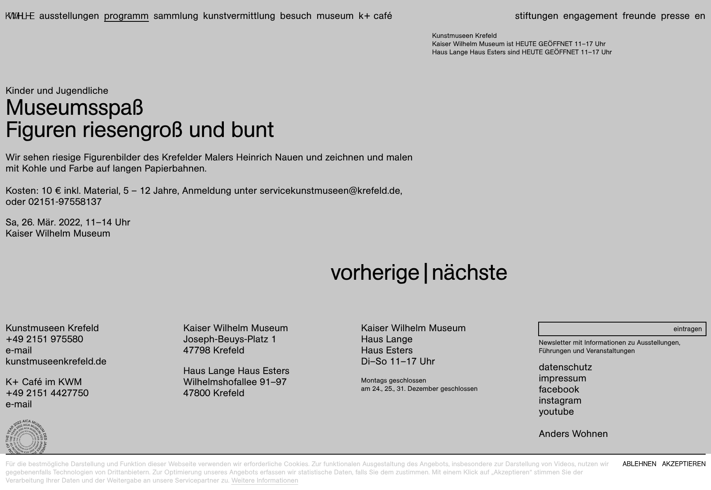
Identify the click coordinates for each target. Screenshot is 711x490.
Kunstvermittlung (239, 15)
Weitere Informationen (264, 480)
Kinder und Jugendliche (57, 90)
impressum (563, 378)
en (700, 15)
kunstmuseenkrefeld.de (56, 361)
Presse (675, 15)
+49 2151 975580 (45, 339)
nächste (469, 272)
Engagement (590, 15)
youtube (556, 411)
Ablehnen (639, 464)
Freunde (639, 15)
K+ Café (375, 15)
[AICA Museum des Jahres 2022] (89, 440)
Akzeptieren (684, 464)
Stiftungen (536, 15)
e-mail (19, 350)
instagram (560, 400)
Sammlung (175, 15)
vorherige (374, 272)
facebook (559, 389)
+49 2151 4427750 (47, 393)
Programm (126, 15)
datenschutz (565, 367)
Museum (335, 15)
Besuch (296, 15)
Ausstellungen (69, 15)
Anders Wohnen (573, 433)
